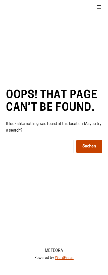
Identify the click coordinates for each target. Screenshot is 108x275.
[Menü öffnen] (99, 7)
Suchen (89, 146)
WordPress (64, 258)
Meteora (54, 251)
